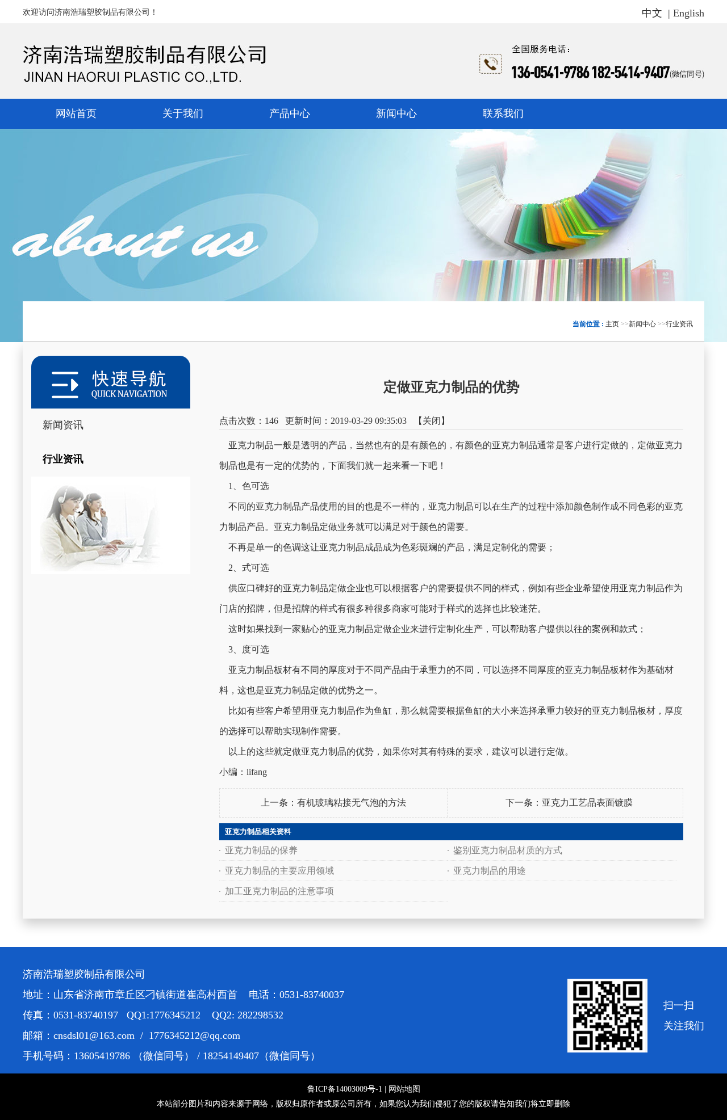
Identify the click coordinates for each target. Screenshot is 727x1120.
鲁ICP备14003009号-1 (344, 1089)
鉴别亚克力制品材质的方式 (507, 850)
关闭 (432, 421)
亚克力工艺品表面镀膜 (587, 802)
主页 (612, 324)
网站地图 (404, 1089)
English (688, 13)
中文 (652, 13)
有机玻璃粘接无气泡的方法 (351, 802)
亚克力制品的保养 (261, 850)
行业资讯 (679, 324)
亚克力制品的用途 (489, 870)
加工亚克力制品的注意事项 (279, 891)
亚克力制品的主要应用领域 (279, 870)
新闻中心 (642, 324)
